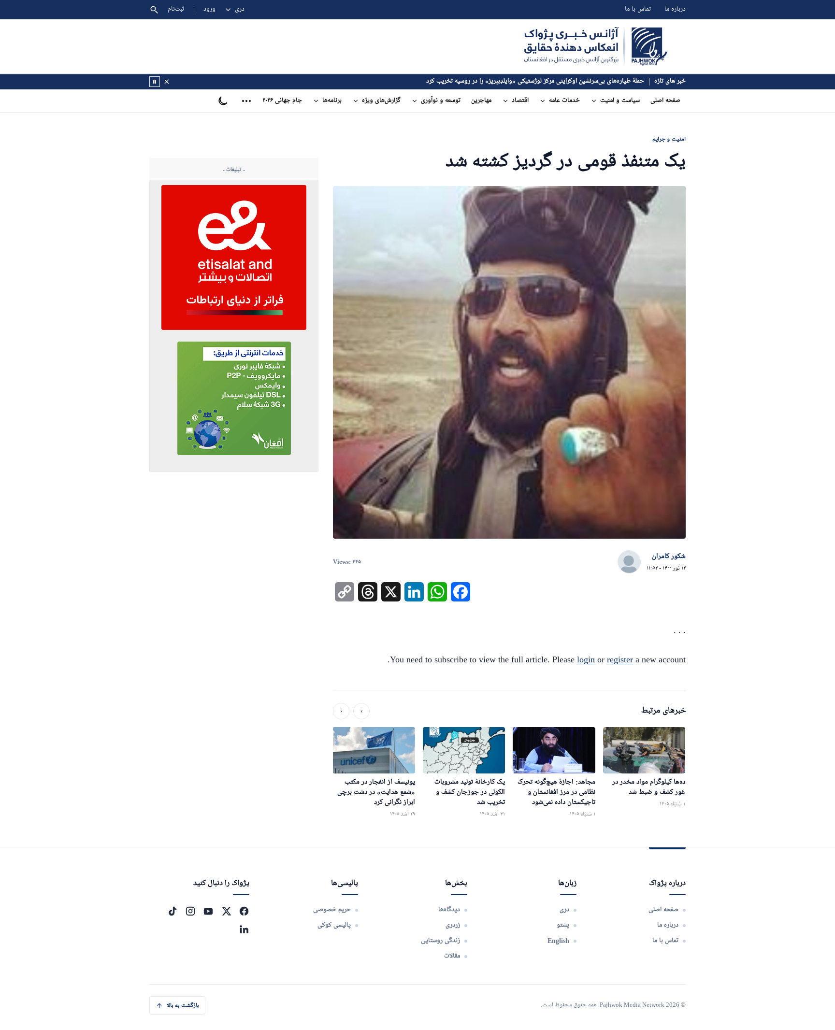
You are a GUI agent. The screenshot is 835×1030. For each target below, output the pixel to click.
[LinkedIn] (244, 929)
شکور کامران (669, 556)
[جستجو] (154, 9)
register (620, 659)
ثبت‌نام (176, 9)
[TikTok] (172, 911)
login (586, 659)
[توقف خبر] (154, 81)
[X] (226, 911)
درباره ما (675, 9)
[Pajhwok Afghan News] (595, 46)
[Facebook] (244, 911)
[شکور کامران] (629, 562)
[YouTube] (208, 911)
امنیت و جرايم (669, 139)
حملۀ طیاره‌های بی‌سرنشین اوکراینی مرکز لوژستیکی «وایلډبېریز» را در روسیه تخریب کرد (535, 81)
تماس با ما (638, 9)
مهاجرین (481, 100)
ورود (209, 9)
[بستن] (167, 81)
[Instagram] (190, 911)
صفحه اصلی (665, 100)
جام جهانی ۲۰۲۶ (282, 100)
